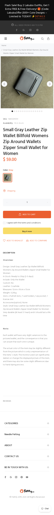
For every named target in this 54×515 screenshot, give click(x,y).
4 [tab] (18, 111)
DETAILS (40, 16)
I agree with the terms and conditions (24, 223)
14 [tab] (39, 111)
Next (49, 84)
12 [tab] (35, 111)
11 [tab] (33, 111)
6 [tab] (23, 111)
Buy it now (27, 231)
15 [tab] (41, 111)
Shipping (11, 191)
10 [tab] (31, 111)
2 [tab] (14, 111)
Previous (4, 84)
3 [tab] (16, 111)
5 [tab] (20, 111)
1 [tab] (12, 111)
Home (4, 45)
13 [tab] (37, 111)
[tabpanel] (27, 82)
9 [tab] (29, 111)
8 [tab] (27, 111)
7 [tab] (25, 111)
